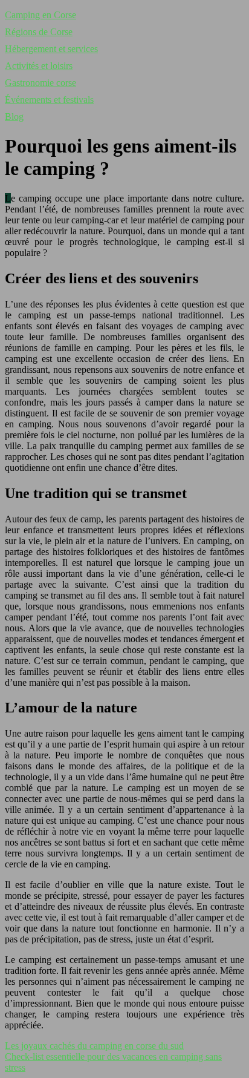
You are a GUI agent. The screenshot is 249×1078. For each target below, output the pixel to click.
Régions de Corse (39, 32)
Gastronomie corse (40, 82)
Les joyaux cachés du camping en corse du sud (94, 1045)
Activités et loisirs (39, 66)
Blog (14, 116)
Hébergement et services (51, 49)
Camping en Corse (40, 15)
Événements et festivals (49, 99)
